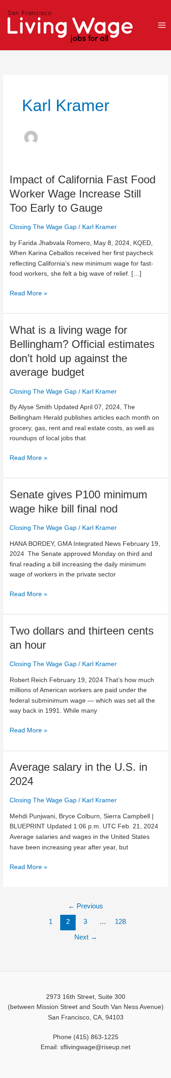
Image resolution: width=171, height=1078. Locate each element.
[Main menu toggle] (162, 25)
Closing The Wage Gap (43, 227)
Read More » (28, 293)
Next (85, 937)
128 (120, 921)
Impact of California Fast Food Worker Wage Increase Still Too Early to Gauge (82, 194)
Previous (85, 906)
